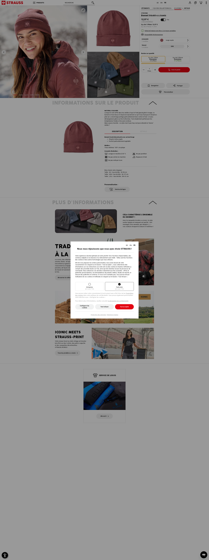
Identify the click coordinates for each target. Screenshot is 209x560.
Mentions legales (112, 315)
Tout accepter (124, 307)
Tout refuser (104, 307)
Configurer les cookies (84, 307)
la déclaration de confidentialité (118, 301)
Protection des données (98, 315)
